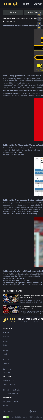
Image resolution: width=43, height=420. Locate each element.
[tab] (13, 12)
